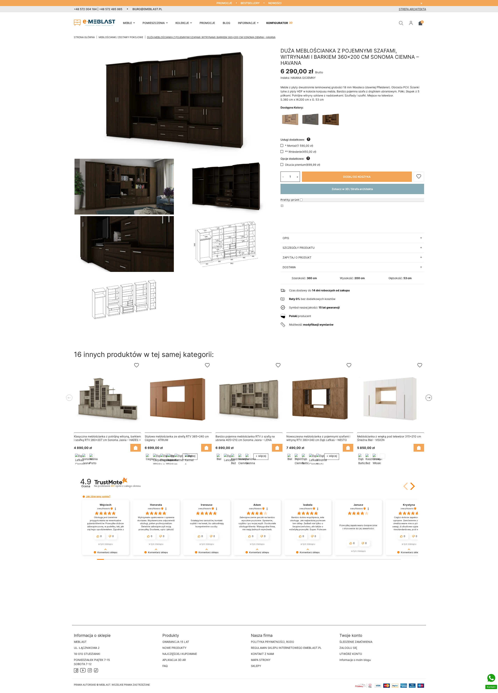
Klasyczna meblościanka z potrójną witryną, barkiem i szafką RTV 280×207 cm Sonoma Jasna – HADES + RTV (107, 440)
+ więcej (190, 455)
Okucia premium (302, 164)
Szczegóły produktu (299, 247)
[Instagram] (90, 670)
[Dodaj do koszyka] (135, 448)
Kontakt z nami (262, 653)
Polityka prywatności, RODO (272, 641)
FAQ (165, 666)
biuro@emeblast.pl (147, 9)
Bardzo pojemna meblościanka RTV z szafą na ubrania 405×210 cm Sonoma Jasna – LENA (245, 438)
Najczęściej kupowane (179, 653)
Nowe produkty (174, 647)
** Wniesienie (300, 151)
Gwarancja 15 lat (175, 641)
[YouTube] (83, 670)
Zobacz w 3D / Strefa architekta (352, 189)
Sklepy (256, 666)
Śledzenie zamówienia (355, 641)
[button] (401, 22)
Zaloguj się (348, 647)
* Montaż (299, 145)
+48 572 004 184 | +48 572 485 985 (98, 9)
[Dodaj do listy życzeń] (419, 177)
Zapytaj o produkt (297, 257)
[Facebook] (76, 670)
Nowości (274, 3)
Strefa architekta (412, 9)
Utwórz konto (350, 653)
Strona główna (84, 37)
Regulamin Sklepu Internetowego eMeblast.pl (286, 647)
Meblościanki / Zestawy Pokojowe (121, 37)
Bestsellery (250, 3)
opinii (125, 485)
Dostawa (289, 267)
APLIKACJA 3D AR (174, 659)
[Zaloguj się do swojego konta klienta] (411, 22)
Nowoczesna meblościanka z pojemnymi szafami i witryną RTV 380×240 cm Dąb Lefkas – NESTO (318, 438)
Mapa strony (260, 659)
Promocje (224, 3)
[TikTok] (96, 670)
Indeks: (285, 77)
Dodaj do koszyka (357, 176)
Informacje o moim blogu (355, 659)
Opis (286, 238)
